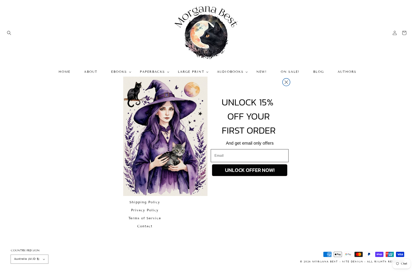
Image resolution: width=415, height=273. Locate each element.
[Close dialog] (286, 82)
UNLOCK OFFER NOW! (250, 170)
